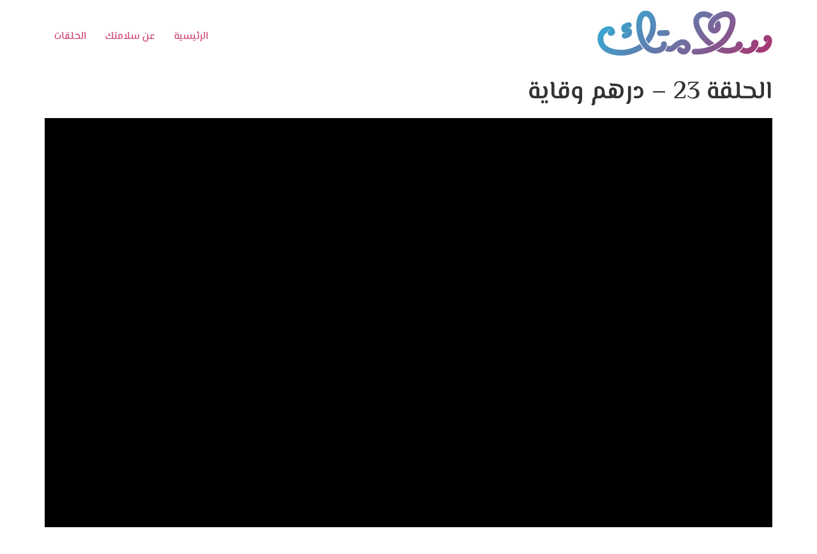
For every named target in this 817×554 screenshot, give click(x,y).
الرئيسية (191, 37)
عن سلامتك (130, 37)
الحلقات (70, 37)
